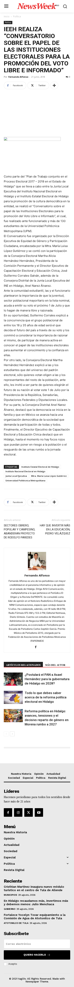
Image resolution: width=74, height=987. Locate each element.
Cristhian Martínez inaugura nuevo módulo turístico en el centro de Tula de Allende (34, 888)
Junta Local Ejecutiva (16, 475)
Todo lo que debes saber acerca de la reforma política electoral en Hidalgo (45, 697)
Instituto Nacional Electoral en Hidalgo (25, 471)
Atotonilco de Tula (16, 923)
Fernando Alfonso (18, 76)
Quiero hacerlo (35, 954)
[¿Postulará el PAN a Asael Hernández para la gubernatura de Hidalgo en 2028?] (13, 679)
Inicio (6, 16)
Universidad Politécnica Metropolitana (25, 480)
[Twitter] (28, 812)
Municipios (10, 895)
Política (17, 16)
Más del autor (55, 665)
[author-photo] (37, 570)
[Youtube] (39, 812)
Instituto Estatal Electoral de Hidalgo (40, 466)
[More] (54, 85)
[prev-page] (6, 733)
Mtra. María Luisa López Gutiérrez (49, 475)
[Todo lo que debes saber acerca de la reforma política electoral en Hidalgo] (13, 697)
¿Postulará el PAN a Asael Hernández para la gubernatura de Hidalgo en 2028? (47, 679)
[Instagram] (18, 812)
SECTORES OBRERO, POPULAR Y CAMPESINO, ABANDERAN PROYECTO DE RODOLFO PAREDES (19, 531)
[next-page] (12, 733)
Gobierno (9, 909)
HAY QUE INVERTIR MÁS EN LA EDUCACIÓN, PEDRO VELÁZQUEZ (55, 529)
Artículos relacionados (23, 665)
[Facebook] (37, 647)
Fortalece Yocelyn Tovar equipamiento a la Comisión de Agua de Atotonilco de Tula (34, 916)
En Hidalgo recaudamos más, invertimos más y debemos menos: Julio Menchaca (36, 902)
